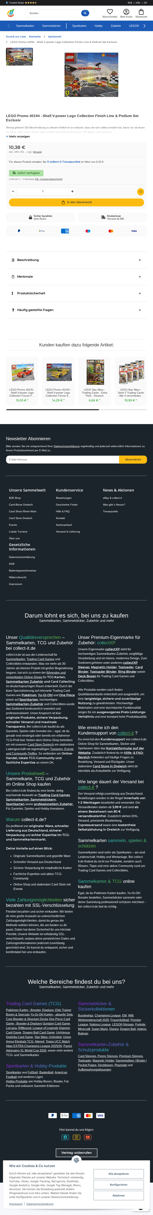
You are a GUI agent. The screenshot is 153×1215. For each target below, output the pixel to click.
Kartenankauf (64, 524)
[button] (109, 13)
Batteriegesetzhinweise (22, 570)
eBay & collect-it (112, 497)
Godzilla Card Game (19, 1037)
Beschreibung (28, 260)
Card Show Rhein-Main (22, 511)
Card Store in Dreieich (110, 766)
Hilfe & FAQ (63, 511)
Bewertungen (64, 497)
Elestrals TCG (24, 1041)
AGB (11, 563)
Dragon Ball (128, 1029)
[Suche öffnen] (85, 13)
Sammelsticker (51, 25)
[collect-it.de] (11, 13)
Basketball (46, 1072)
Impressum (15, 584)
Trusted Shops (16, 2)
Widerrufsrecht (17, 577)
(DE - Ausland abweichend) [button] (49, 179)
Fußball (33, 1072)
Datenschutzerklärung (67, 446)
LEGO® (134, 25)
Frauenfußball (119, 1020)
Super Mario (100, 1029)
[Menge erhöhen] (72, 191)
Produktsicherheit (31, 293)
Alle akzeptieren (118, 1173)
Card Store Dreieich (20, 518)
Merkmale (25, 276)
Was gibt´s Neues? (114, 504)
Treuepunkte (110, 511)
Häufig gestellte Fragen (35, 310)
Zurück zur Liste (16, 36)
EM (124, 1015)
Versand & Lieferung (68, 531)
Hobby (99, 25)
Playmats (121, 1065)
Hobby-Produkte (17, 1081)
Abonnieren (133, 459)
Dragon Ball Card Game (39, 1032)
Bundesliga (85, 1015)
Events (13, 524)
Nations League (100, 1024)
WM (130, 1015)
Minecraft (84, 1029)
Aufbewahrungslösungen (94, 1069)
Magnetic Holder (103, 1060)
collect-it (126, 732)
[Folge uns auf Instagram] (76, 1137)
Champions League (108, 1015)
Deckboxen (105, 1065)
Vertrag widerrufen (76, 1153)
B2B (130, 2)
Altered (39, 1041)
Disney (113, 1029)
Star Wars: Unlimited (48, 1037)
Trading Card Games (40, 659)
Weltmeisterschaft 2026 (93, 1020)
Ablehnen (119, 1195)
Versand (37, 152)
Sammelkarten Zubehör (24, 681)
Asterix (141, 1029)
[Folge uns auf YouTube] (87, 1137)
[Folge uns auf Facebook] (65, 1137)
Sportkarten (79, 25)
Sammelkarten (25, 25)
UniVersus (63, 1032)
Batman (83, 1033)
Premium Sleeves (131, 1056)
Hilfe (138, 2)
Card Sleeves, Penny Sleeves (98, 1056)
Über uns (14, 538)
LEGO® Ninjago (123, 1024)
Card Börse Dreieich (21, 504)
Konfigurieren (118, 1184)
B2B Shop (15, 497)
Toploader (84, 1060)
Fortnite (140, 1024)
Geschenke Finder (67, 504)
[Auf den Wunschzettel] (140, 191)
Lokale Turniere (18, 531)
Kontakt (60, 518)
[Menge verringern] (13, 191)
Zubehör (116, 25)
